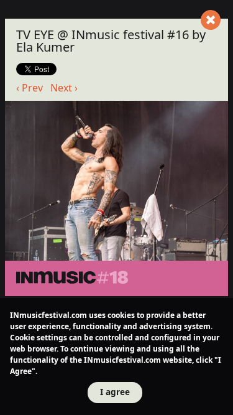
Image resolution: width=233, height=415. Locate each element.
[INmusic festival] (108, 278)
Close (211, 20)
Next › (64, 88)
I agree (115, 392)
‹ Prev (29, 88)
